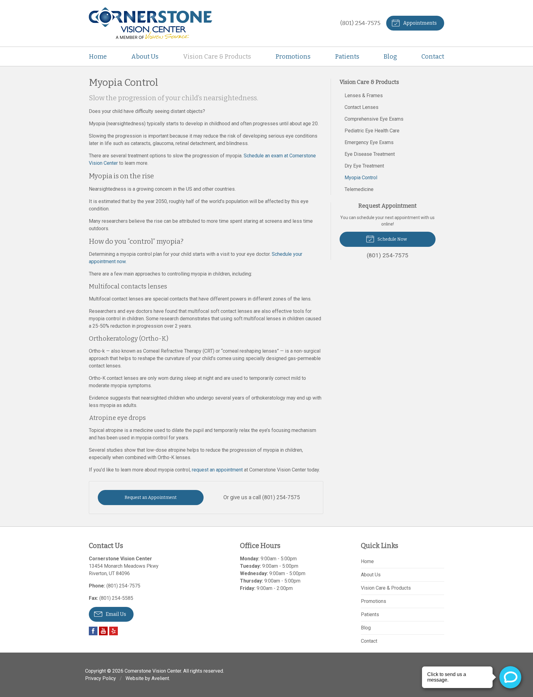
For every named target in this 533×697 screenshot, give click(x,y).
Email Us (115, 614)
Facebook (93, 631)
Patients (347, 56)
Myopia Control (361, 177)
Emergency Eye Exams (369, 142)
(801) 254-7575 (360, 23)
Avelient (160, 678)
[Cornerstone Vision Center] (150, 23)
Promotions (293, 56)
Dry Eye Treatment (364, 166)
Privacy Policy (100, 678)
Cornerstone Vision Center (153, 671)
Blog (390, 56)
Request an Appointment (151, 497)
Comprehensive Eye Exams (374, 119)
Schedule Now (392, 239)
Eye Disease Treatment (370, 154)
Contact (432, 56)
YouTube (103, 631)
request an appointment (217, 470)
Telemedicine (359, 189)
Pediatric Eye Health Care (372, 131)
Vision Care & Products (217, 56)
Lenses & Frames (364, 95)
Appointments (419, 23)
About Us (145, 56)
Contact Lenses (361, 107)
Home (98, 56)
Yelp (113, 631)
